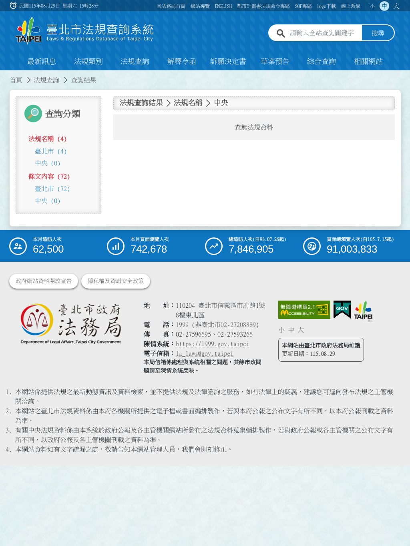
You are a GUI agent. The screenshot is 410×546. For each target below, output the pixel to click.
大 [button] (396, 6)
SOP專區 (303, 6)
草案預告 (275, 61)
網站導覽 (200, 6)
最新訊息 (41, 61)
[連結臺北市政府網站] (363, 311)
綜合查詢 (321, 61)
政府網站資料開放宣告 (44, 281)
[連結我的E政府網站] (342, 310)
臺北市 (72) (52, 188)
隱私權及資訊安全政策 (116, 281)
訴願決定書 (228, 61)
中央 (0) (47, 163)
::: (5, 75)
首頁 (16, 80)
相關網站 (368, 61)
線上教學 (350, 6)
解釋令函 (181, 61)
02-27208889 (238, 324)
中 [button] (384, 6)
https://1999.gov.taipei (212, 344)
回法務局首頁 (171, 6)
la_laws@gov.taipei (204, 353)
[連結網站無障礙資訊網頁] (304, 310)
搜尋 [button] (378, 33)
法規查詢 (135, 61)
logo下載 (326, 6)
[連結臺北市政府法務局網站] (70, 323)
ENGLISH (223, 6)
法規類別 (88, 61)
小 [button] (372, 6)
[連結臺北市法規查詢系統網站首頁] (85, 31)
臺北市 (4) (51, 151)
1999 (182, 324)
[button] (394, 524)
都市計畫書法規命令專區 (263, 6)
